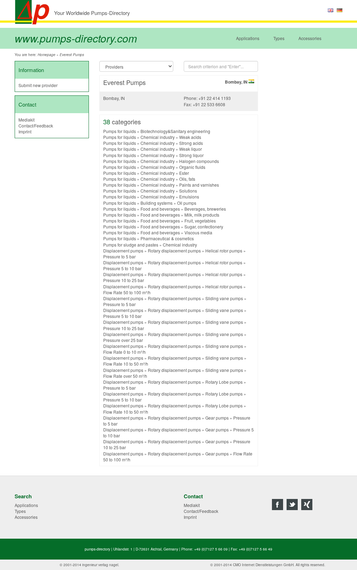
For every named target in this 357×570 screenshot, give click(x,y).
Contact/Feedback (35, 125)
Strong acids (191, 143)
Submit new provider (38, 85)
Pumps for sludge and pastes (130, 245)
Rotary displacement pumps (174, 250)
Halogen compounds (199, 161)
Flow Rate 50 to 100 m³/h (127, 292)
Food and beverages (160, 209)
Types (278, 38)
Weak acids (190, 137)
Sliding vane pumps (224, 298)
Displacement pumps (123, 250)
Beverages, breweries (205, 209)
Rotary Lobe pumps (224, 382)
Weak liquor (190, 149)
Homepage (46, 54)
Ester (184, 173)
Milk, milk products (201, 215)
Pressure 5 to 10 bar (122, 268)
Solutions (188, 191)
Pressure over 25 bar (123, 340)
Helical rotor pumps (223, 250)
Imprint (24, 131)
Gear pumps (217, 418)
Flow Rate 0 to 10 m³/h (124, 352)
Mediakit (26, 120)
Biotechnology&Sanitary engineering (175, 131)
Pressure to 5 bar (119, 256)
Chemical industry (157, 137)
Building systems (156, 203)
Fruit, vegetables (200, 221)
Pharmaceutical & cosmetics (167, 238)
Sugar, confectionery (203, 226)
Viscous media (198, 232)
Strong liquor (191, 155)
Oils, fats (187, 179)
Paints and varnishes (199, 185)
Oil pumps (186, 203)
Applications (247, 38)
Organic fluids (192, 167)
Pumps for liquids (119, 131)
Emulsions (189, 197)
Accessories (309, 38)
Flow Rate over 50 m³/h (125, 376)
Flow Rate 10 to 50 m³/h (125, 364)
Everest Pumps (72, 54)
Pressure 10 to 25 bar (123, 280)
